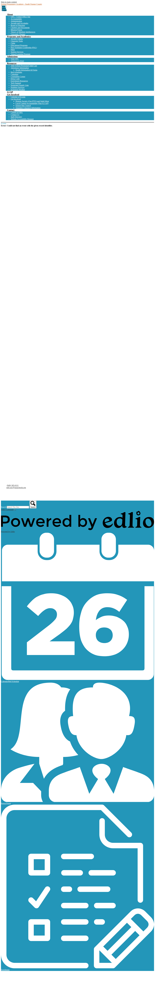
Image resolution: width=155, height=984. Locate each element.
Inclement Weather (18, 90)
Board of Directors (18, 25)
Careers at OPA (17, 112)
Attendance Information (20, 68)
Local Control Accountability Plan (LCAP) (32, 103)
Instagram (7, 497)
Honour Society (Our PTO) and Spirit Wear (32, 101)
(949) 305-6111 (13, 485)
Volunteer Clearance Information (28, 108)
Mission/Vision (16, 30)
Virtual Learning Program (20, 54)
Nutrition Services (17, 87)
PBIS (13, 50)
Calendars (14, 74)
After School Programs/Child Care (24, 66)
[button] (10, 14)
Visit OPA (15, 59)
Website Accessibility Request (22, 119)
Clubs (13, 43)
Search (3, 507)
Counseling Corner (18, 77)
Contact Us (15, 115)
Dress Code (15, 79)
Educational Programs (19, 45)
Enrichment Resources (19, 81)
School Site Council (23, 106)
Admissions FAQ (17, 61)
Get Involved (16, 99)
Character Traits (17, 41)
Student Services (17, 52)
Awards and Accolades (19, 23)
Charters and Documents (20, 28)
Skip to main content (9, 2)
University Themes (18, 34)
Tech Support (16, 83)
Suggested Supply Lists (20, 85)
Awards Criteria (17, 39)
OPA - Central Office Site (20, 17)
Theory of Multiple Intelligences (23, 32)
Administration (16, 21)
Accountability (16, 19)
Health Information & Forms (26, 70)
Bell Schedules (16, 72)
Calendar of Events (18, 97)
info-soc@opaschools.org (16, 488)
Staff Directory (16, 117)
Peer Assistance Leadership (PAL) (24, 48)
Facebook (7, 494)
